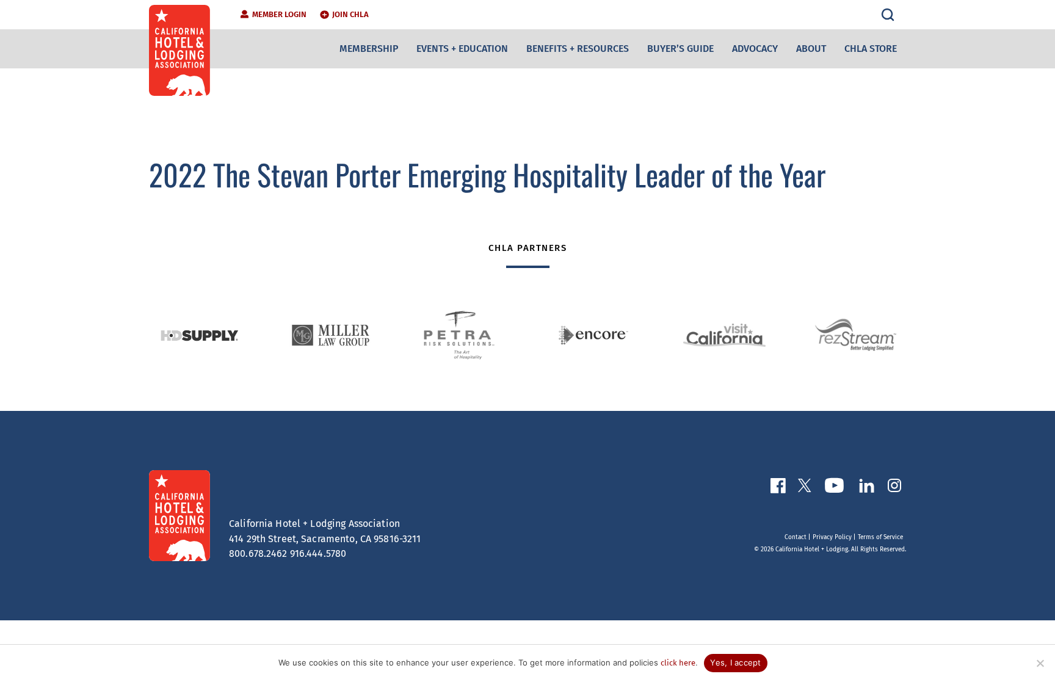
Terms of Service (880, 537)
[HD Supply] (199, 335)
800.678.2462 (258, 553)
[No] (1040, 663)
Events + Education (462, 48)
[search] (888, 14)
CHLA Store (870, 48)
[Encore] (593, 335)
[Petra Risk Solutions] (462, 335)
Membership (368, 48)
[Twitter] (804, 488)
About (811, 48)
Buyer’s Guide (680, 48)
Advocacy (755, 48)
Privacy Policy (832, 537)
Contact (796, 537)
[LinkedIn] (866, 488)
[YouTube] (834, 488)
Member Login (279, 14)
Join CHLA (350, 14)
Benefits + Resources (577, 48)
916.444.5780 (318, 553)
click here (678, 662)
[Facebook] (778, 488)
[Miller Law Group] (330, 335)
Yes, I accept (735, 662)
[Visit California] (724, 335)
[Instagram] (894, 488)
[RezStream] (855, 335)
